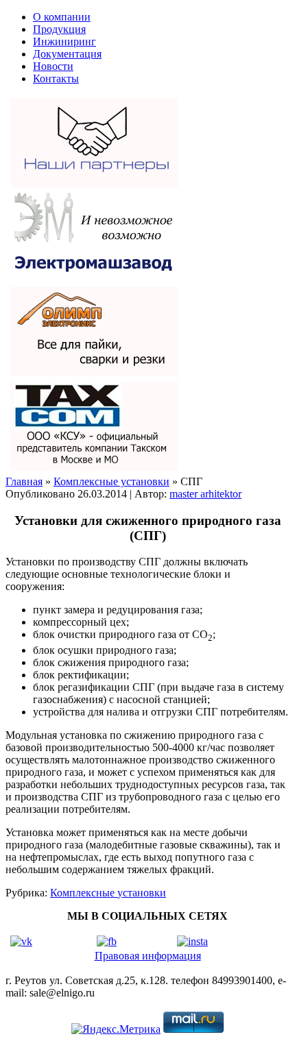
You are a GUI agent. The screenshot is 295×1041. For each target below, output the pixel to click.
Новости (53, 66)
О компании (62, 17)
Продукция (59, 29)
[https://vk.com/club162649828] (21, 941)
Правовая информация (148, 956)
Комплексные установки (111, 481)
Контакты (56, 78)
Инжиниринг (64, 41)
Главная (24, 481)
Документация (67, 54)
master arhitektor (205, 494)
